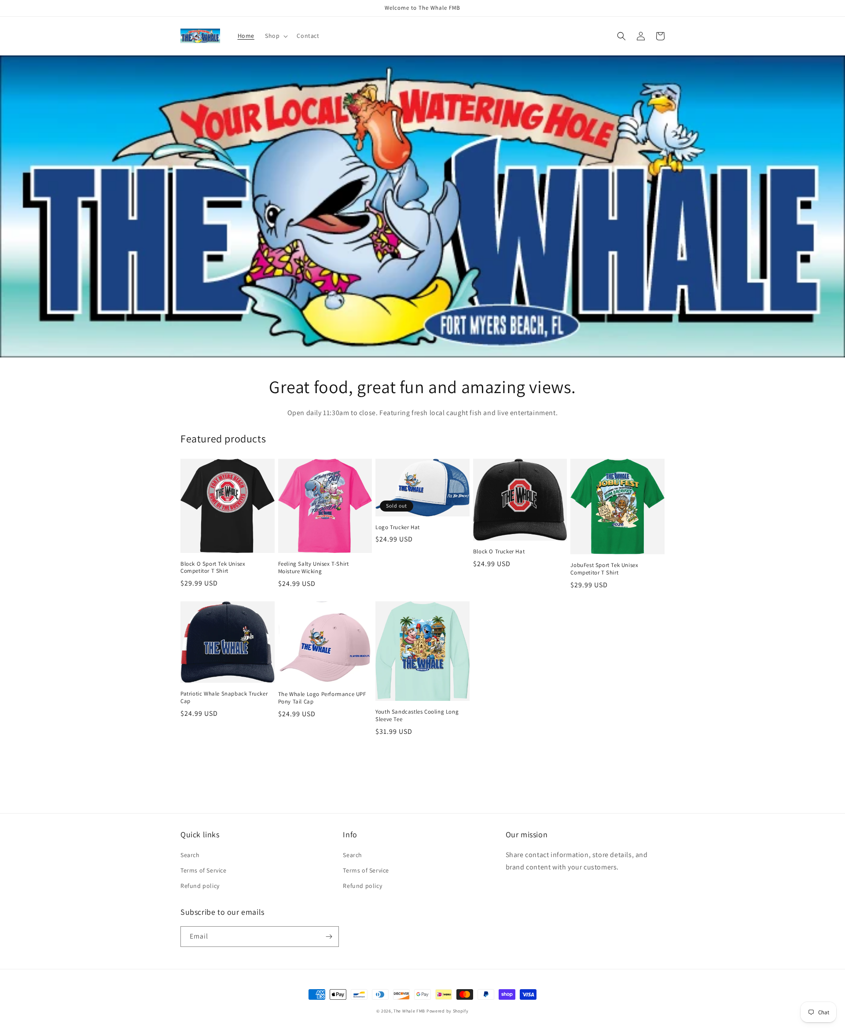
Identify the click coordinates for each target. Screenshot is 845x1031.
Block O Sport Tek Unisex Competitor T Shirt (212, 567)
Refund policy (200, 886)
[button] (275, 35)
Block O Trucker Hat (499, 551)
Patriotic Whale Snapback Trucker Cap (224, 697)
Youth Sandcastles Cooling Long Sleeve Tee (417, 715)
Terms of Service (203, 870)
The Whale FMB (409, 1011)
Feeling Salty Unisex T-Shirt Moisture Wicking (313, 567)
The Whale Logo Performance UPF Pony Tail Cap (322, 698)
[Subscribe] (328, 936)
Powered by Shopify (447, 1011)
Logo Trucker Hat (397, 527)
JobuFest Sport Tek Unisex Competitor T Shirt (604, 569)
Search (190, 855)
